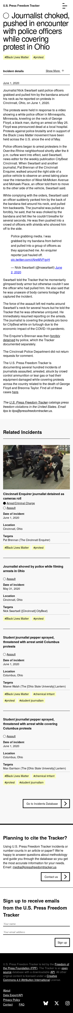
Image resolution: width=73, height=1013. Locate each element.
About (6, 990)
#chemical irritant (44, 694)
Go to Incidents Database (42, 804)
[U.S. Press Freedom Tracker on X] (56, 1004)
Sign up (62, 942)
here (15, 392)
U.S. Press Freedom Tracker (21, 5)
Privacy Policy (11, 1000)
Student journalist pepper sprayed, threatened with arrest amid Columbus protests (31, 642)
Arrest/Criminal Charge (21, 503)
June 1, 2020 (11, 83)
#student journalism (31, 700)
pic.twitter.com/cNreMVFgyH (30, 259)
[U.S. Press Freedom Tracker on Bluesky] (45, 1004)
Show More (53, 70)
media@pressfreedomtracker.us (34, 867)
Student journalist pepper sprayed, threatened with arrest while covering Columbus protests (30, 723)
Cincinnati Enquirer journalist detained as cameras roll (33, 496)
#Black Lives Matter (17, 57)
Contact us (51, 877)
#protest (38, 57)
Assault (11, 508)
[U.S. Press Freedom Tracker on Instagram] (67, 1004)
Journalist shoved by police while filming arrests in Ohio (33, 568)
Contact (8, 1004)
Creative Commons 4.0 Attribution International (30, 978)
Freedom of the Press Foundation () (36, 966)
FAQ (21, 1004)
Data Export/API (13, 995)
